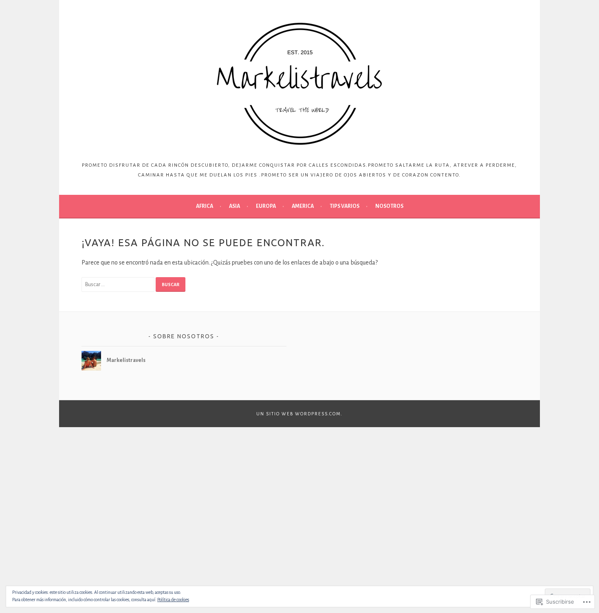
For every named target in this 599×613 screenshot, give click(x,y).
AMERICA (303, 206)
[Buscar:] (118, 284)
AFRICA (204, 206)
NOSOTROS (389, 206)
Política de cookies (173, 599)
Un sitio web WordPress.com (298, 413)
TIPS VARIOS (344, 206)
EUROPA (266, 206)
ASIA (234, 206)
